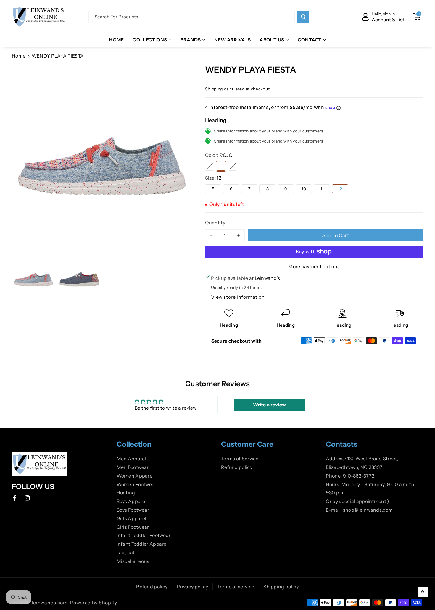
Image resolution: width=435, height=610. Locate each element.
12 (340, 188)
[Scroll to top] (422, 591)
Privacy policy (192, 587)
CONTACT (310, 40)
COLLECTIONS (150, 40)
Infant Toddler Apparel (142, 544)
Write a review (269, 405)
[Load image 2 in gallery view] (79, 277)
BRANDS (191, 40)
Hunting (126, 493)
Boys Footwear (133, 510)
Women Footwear (137, 484)
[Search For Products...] (303, 17)
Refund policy (236, 467)
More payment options (314, 266)
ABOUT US (272, 40)
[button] (416, 16)
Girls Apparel (131, 518)
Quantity (215, 223)
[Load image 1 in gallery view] (33, 277)
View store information (238, 297)
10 (307, 189)
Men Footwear (133, 467)
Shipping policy (281, 587)
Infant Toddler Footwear (144, 535)
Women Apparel (135, 476)
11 (325, 189)
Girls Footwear (133, 527)
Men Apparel (131, 459)
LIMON (209, 166)
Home (18, 56)
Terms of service (235, 587)
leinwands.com (50, 603)
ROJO (221, 166)
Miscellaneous (133, 561)
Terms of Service (240, 459)
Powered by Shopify (93, 603)
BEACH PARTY (232, 166)
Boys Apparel (132, 501)
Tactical (125, 552)
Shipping (214, 89)
